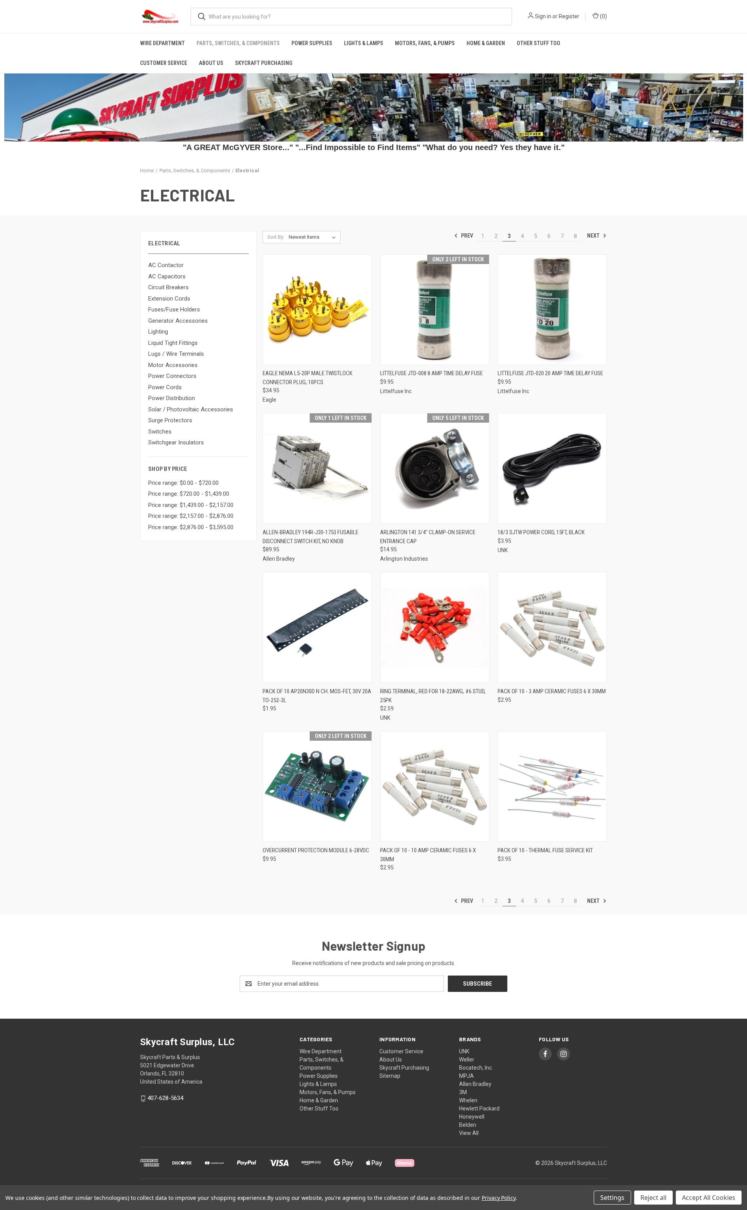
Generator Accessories (178, 320)
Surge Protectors (170, 420)
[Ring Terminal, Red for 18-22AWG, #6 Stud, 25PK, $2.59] (435, 627)
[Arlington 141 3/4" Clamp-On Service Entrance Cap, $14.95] (435, 468)
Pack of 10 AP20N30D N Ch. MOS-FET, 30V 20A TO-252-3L (317, 696)
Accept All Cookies (708, 1197)
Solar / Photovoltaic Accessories (190, 409)
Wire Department (162, 43)
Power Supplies (311, 43)
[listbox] (314, 237)
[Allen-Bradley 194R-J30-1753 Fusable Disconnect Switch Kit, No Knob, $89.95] (317, 468)
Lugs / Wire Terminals (176, 353)
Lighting (158, 331)
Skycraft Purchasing (263, 63)
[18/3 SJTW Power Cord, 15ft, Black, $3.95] (552, 468)
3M (463, 1092)
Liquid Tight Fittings (173, 342)
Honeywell (471, 1117)
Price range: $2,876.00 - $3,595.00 (190, 527)
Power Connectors (172, 375)
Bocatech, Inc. (476, 1068)
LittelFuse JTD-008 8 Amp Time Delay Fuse (431, 373)
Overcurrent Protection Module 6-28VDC (316, 850)
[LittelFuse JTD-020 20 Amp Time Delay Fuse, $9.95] (552, 310)
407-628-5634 (165, 1098)
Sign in (543, 16)
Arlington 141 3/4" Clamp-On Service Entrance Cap (427, 537)
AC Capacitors (167, 276)
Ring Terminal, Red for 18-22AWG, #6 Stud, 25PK (433, 696)
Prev (466, 236)
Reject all (653, 1197)
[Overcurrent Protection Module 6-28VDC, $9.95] (317, 786)
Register (569, 16)
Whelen (468, 1100)
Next (594, 236)
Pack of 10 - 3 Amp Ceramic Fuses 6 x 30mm (552, 691)
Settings (612, 1197)
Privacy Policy (499, 1197)
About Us (211, 63)
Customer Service (163, 63)
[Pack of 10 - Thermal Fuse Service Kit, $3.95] (552, 786)
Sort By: (275, 237)
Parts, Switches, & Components (238, 43)
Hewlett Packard (479, 1108)
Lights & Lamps (363, 43)
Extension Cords (169, 298)
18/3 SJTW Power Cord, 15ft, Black (541, 532)
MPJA (466, 1076)
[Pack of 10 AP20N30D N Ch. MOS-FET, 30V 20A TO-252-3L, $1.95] (317, 627)
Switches (160, 431)
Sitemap (389, 1076)
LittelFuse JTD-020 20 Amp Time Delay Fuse (550, 373)
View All (469, 1133)
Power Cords (165, 387)
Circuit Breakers (168, 287)
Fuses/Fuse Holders (174, 309)
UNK (464, 1051)
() (603, 16)
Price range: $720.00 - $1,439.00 (188, 493)
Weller (466, 1059)
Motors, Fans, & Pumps (425, 43)
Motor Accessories (173, 365)
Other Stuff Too (538, 43)
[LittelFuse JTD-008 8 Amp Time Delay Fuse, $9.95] (435, 310)
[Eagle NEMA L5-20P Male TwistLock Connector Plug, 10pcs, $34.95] (317, 310)
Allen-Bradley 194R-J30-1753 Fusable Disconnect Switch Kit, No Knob (310, 537)
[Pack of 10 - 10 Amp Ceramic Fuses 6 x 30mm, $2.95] (435, 786)
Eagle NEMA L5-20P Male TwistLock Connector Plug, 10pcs (307, 378)
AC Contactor (166, 265)
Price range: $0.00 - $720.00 (183, 482)
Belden (467, 1125)
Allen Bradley (475, 1084)
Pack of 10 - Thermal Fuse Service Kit (545, 850)
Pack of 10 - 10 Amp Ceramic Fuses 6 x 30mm (428, 855)
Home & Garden (485, 43)
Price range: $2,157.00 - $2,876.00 (190, 515)
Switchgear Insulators (176, 442)
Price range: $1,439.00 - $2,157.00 (190, 505)
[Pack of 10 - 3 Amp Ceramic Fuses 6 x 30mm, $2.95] (552, 627)
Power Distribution (171, 398)
